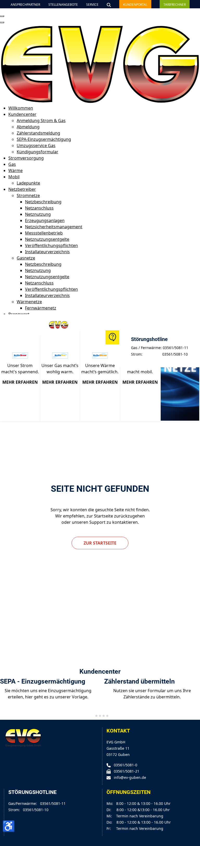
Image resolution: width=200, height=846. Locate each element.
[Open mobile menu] (2, 16)
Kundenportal (135, 4)
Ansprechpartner (25, 4)
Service (92, 4)
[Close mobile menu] (2, 22)
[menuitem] (20, 108)
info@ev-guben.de (130, 777)
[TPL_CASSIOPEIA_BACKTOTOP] (193, 839)
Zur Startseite (100, 543)
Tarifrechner (175, 4)
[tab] (92, 715)
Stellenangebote (63, 4)
